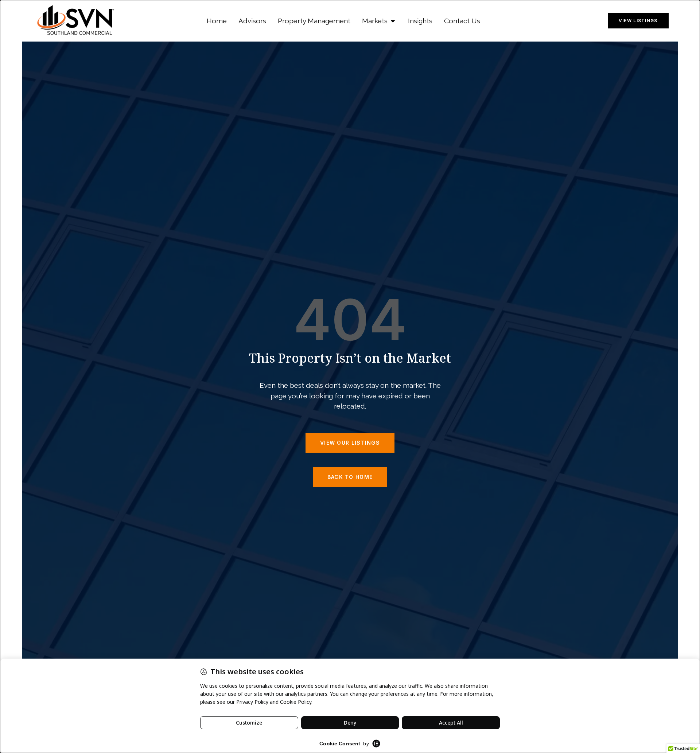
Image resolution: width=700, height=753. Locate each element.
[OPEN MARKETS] (392, 20)
